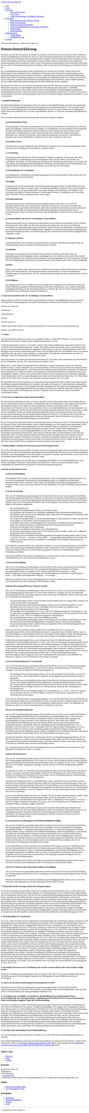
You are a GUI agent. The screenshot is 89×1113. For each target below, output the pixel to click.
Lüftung (8, 1060)
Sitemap (8, 1102)
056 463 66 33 (7, 1076)
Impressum (10, 1098)
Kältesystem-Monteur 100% (16, 1087)
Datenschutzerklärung (14, 1100)
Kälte (8, 1058)
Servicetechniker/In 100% (15, 1089)
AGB (8, 1104)
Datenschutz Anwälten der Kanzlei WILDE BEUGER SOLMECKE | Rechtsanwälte (42, 1044)
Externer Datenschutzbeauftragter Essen (36, 1043)
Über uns (9, 1056)
